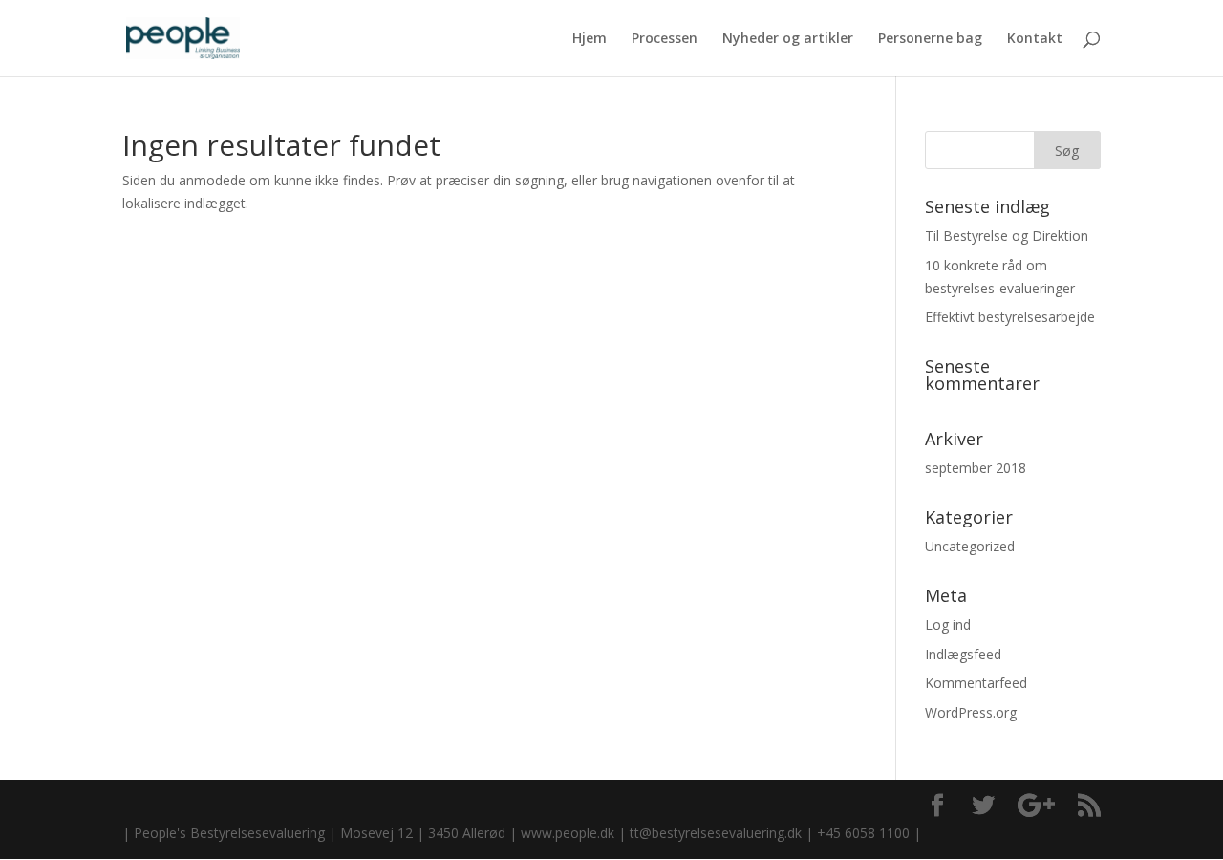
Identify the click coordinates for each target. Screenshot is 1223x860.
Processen (664, 39)
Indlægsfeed (963, 654)
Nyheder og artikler (787, 39)
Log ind (948, 624)
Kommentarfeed (976, 683)
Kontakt (1034, 39)
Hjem (589, 39)
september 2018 (975, 468)
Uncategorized (970, 546)
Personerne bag (930, 39)
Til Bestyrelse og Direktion (1006, 235)
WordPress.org (971, 712)
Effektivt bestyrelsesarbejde (1010, 317)
